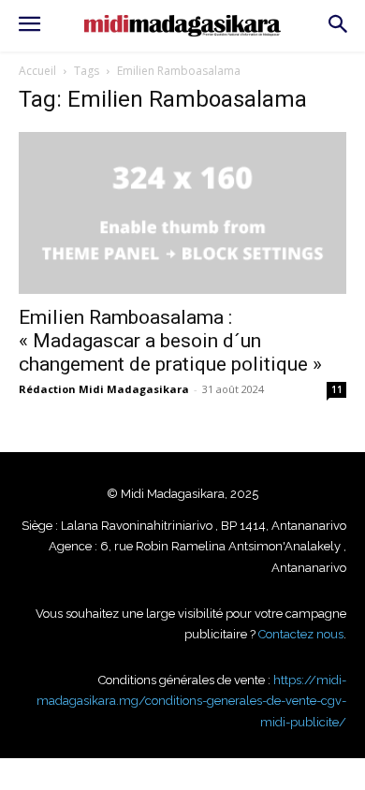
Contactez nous (300, 634)
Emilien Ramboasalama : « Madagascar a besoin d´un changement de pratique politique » (170, 340)
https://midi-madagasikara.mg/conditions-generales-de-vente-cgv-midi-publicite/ (191, 701)
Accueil (37, 71)
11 (337, 389)
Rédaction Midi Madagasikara (104, 389)
